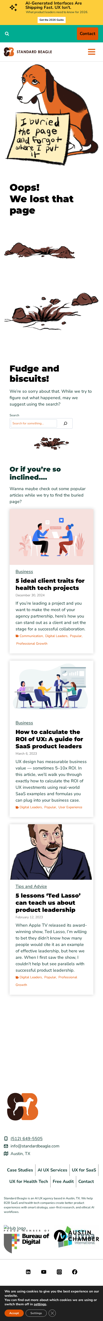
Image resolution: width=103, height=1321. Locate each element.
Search (14, 415)
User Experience (70, 807)
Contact (87, 33)
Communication (31, 636)
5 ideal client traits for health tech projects (50, 584)
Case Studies (20, 1170)
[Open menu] (91, 51)
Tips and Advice (31, 886)
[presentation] (51, 537)
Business (24, 571)
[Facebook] (75, 1272)
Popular (76, 636)
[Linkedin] (28, 1272)
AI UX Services (52, 1170)
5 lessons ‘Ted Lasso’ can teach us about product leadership (48, 902)
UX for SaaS (84, 1170)
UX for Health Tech (28, 1181)
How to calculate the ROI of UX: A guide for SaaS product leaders (49, 739)
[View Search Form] (7, 33)
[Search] (65, 423)
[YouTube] (44, 1272)
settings (40, 1304)
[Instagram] (59, 1272)
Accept (14, 1313)
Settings (36, 1313)
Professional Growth (31, 643)
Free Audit (63, 1181)
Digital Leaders (56, 636)
